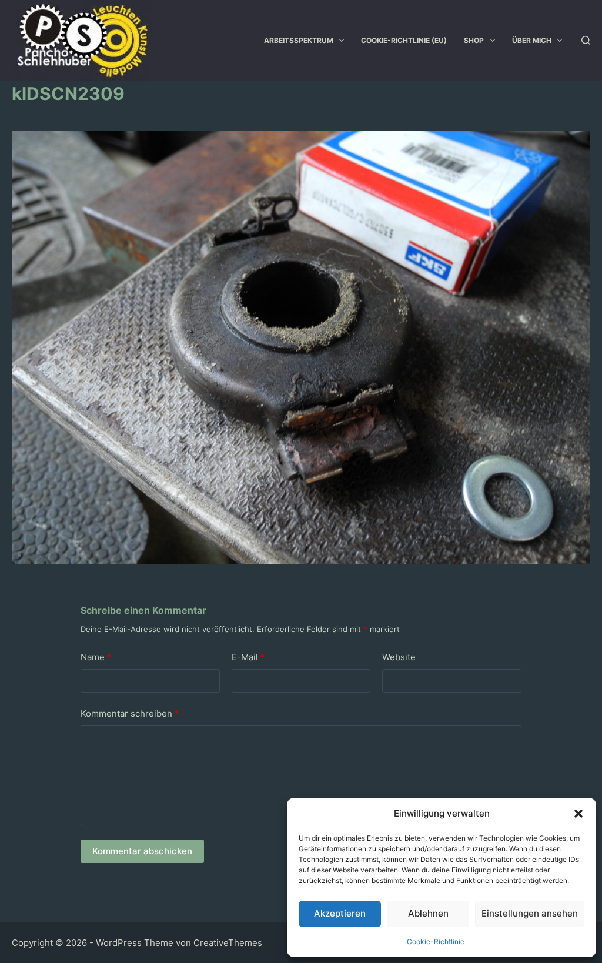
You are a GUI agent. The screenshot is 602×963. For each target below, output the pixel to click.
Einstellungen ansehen (529, 913)
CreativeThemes (227, 942)
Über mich (531, 40)
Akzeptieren (340, 913)
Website (399, 657)
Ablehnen (428, 913)
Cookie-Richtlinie (435, 941)
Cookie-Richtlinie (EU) (404, 40)
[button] (578, 814)
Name (96, 657)
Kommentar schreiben (130, 713)
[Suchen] (585, 40)
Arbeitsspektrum (298, 40)
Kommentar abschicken (142, 851)
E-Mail (248, 657)
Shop (474, 40)
